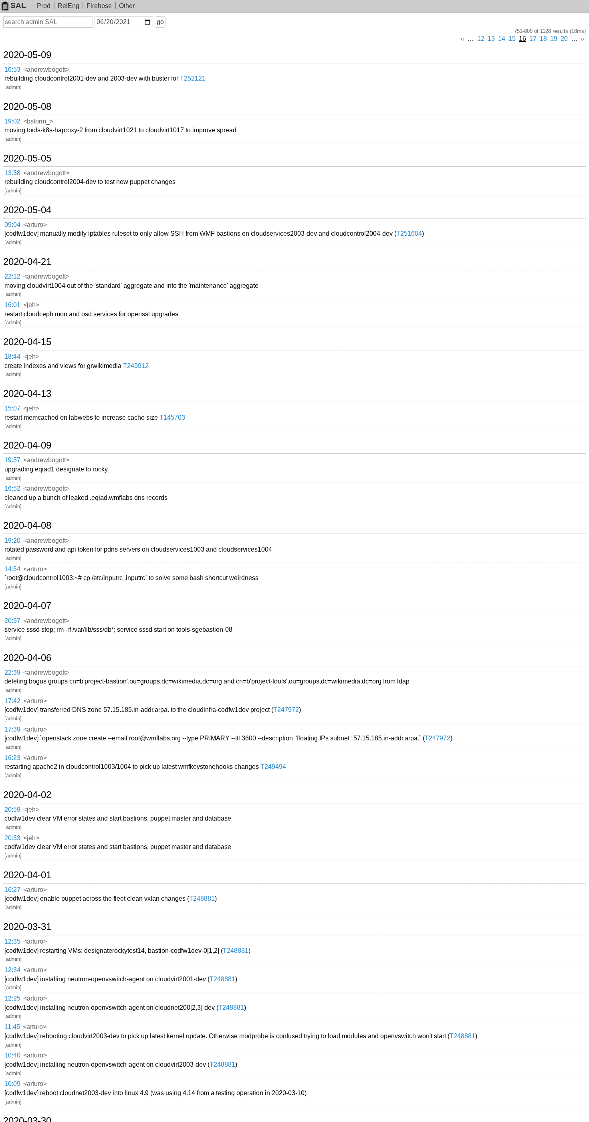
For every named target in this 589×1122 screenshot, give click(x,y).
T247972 (286, 709)
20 (564, 38)
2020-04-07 (27, 605)
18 (543, 38)
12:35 (12, 941)
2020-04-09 (27, 445)
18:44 (12, 356)
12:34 (12, 969)
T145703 (172, 417)
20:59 (12, 809)
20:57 (12, 620)
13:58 (12, 173)
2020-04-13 (27, 393)
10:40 (12, 1055)
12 (480, 38)
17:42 (12, 700)
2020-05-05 (27, 158)
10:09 (12, 1083)
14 (501, 38)
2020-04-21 (27, 262)
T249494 (273, 766)
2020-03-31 (27, 927)
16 (522, 38)
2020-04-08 (27, 525)
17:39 (12, 729)
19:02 (12, 121)
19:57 (12, 460)
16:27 (12, 889)
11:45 (12, 1026)
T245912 (136, 365)
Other (127, 5)
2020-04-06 (27, 658)
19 (553, 38)
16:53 (12, 69)
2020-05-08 (27, 106)
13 (491, 38)
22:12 (12, 276)
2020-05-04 (27, 210)
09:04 (12, 224)
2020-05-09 (27, 55)
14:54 (12, 569)
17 (533, 38)
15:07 (12, 408)
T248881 (202, 898)
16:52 (12, 488)
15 (512, 38)
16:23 (12, 757)
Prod (43, 5)
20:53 (12, 838)
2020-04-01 (27, 875)
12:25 (12, 998)
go (160, 21)
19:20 (12, 540)
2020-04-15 (27, 342)
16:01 (12, 304)
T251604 (409, 233)
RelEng (68, 5)
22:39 (12, 672)
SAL (18, 5)
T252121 (193, 78)
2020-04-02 (27, 795)
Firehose (99, 5)
